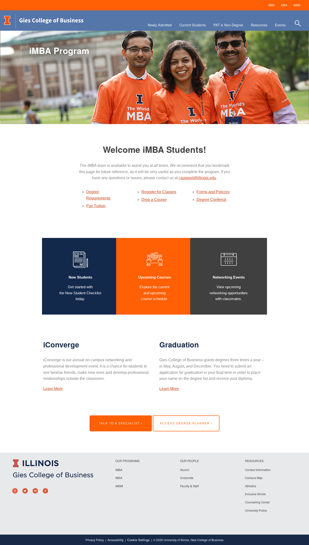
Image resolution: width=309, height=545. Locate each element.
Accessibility (115, 540)
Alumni (184, 470)
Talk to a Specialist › (120, 423)
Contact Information (258, 470)
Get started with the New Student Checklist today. (80, 293)
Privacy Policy (94, 540)
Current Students (192, 24)
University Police (256, 510)
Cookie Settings (138, 540)
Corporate (186, 478)
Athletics (250, 486)
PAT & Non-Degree (228, 24)
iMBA (271, 5)
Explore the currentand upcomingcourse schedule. (154, 293)
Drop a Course (154, 200)
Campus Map (254, 478)
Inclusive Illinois (255, 494)
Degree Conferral (211, 200)
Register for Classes (158, 192)
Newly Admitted (160, 24)
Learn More (53, 389)
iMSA (284, 5)
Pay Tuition (95, 206)
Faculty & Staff (189, 486)
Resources (259, 24)
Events (280, 24)
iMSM (297, 5)
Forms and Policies (213, 192)
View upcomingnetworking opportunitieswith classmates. (229, 293)
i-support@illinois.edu (197, 178)
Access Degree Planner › (186, 423)
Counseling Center (257, 502)
